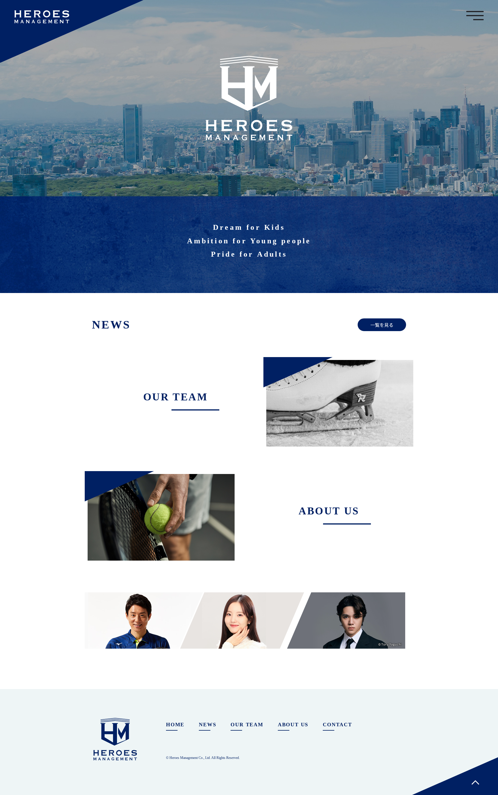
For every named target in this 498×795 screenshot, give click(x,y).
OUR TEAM (247, 724)
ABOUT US (293, 724)
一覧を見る (381, 324)
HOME (175, 724)
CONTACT (337, 724)
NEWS (207, 724)
